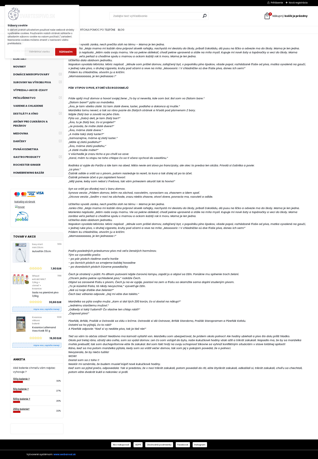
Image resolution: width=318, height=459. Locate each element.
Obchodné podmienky (159, 444)
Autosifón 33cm (41, 251)
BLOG (121, 29)
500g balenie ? (21, 399)
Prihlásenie (277, 2)
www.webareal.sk (64, 454)
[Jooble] (21, 214)
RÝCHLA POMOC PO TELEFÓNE (97, 29)
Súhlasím (66, 52)
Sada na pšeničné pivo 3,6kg (45, 294)
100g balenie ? (21, 379)
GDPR (138, 444)
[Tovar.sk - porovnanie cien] (17, 193)
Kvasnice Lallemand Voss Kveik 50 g (44, 329)
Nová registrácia (298, 2)
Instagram (199, 444)
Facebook (182, 444)
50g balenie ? (21, 389)
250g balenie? (21, 409)
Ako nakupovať (121, 444)
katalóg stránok (24, 202)
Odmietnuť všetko (39, 51)
